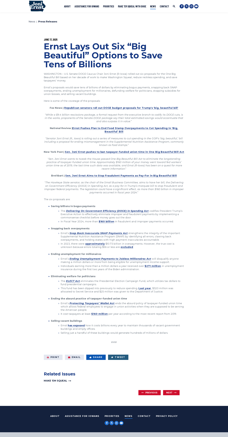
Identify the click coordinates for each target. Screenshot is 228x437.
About (67, 6)
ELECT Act (73, 281)
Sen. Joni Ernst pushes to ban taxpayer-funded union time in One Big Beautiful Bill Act (124, 151)
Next (169, 392)
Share (98, 357)
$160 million (99, 313)
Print (55, 357)
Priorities (108, 6)
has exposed (76, 325)
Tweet (120, 357)
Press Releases (47, 21)
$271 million (153, 266)
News (153, 6)
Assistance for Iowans (87, 6)
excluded (127, 247)
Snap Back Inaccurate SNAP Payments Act (99, 233)
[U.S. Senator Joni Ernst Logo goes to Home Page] (37, 6)
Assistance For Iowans (82, 416)
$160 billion (106, 221)
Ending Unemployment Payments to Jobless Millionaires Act (110, 258)
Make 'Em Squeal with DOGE (132, 6)
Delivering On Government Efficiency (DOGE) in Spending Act (107, 211)
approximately (95, 243)
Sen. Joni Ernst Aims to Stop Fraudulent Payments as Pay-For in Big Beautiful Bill (121, 175)
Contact (164, 6)
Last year (145, 288)
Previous (151, 392)
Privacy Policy (167, 416)
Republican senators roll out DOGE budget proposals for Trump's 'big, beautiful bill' (121, 107)
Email (76, 357)
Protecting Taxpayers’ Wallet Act (92, 303)
